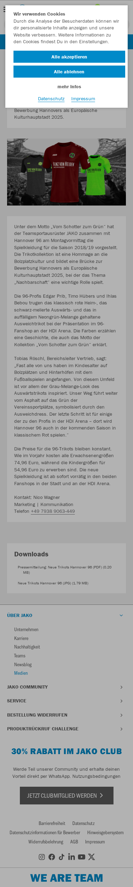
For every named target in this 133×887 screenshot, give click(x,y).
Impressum (83, 98)
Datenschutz (51, 98)
